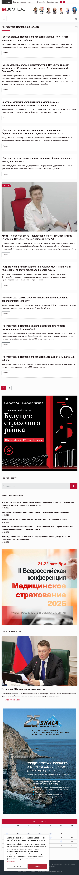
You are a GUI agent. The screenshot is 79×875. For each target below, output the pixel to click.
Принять (37, 866)
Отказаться (17, 866)
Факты (6, 185)
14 (50, 838)
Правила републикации (26, 871)
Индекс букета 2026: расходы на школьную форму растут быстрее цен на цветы (34, 519)
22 (61, 841)
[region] (26, 852)
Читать (5, 53)
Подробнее (11, 861)
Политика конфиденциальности (50, 871)
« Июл (4, 853)
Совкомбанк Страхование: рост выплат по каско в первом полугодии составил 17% (35, 512)
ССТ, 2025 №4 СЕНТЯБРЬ (11, 700)
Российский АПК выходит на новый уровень (23, 689)
